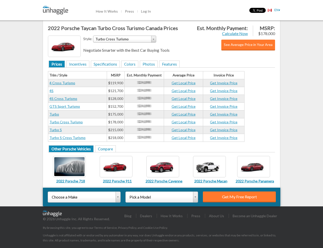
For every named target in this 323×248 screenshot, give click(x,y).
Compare (105, 149)
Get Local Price (184, 83)
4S (51, 91)
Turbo (54, 114)
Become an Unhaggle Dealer (255, 216)
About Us (216, 216)
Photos (149, 64)
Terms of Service (105, 228)
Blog (127, 216)
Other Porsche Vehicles (71, 149)
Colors (130, 64)
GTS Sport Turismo (64, 106)
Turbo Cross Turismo (66, 122)
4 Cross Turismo (62, 83)
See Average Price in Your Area (248, 44)
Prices (56, 64)
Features (169, 64)
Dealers (146, 216)
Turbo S (55, 130)
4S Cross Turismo (63, 98)
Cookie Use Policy (155, 228)
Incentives (78, 64)
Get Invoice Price (223, 83)
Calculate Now (235, 33)
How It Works (107, 11)
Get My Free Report (239, 196)
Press (129, 11)
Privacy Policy (127, 228)
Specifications (105, 64)
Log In (146, 11)
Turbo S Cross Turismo (67, 137)
